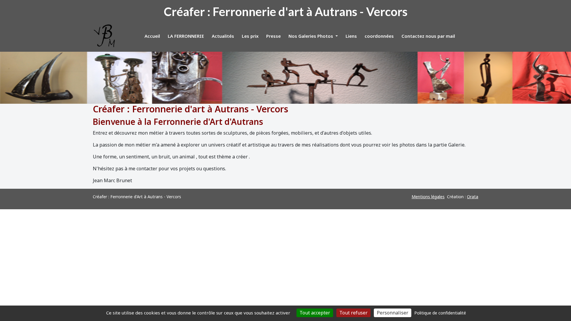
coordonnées (379, 36)
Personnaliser (392, 312)
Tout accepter (314, 312)
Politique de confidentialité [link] (440, 313)
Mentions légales (428, 196)
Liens (351, 36)
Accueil (152, 36)
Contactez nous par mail (428, 36)
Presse (273, 36)
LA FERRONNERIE (186, 36)
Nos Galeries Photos (311, 36)
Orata (472, 196)
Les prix (250, 36)
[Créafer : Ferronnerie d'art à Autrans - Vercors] (105, 36)
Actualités (223, 36)
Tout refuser (353, 312)
